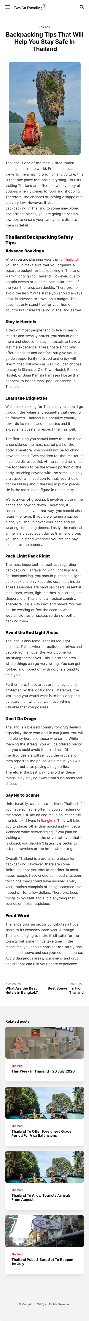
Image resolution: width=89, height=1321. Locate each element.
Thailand (44, 27)
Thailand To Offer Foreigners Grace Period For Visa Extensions (41, 1133)
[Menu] (8, 7)
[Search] (82, 7)
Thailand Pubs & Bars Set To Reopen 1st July (42, 1261)
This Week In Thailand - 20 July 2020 (43, 1071)
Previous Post (21, 988)
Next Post (66, 988)
